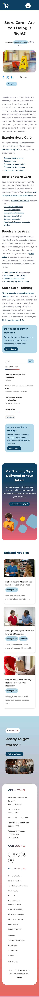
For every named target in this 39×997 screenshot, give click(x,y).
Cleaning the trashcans (14, 158)
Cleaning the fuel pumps (14, 167)
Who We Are (13, 945)
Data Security (13, 962)
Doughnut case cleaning (14, 278)
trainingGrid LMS (14, 904)
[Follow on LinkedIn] (17, 854)
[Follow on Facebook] (11, 854)
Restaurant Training (15, 919)
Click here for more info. (13, 320)
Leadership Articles (20, 42)
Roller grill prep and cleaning (16, 281)
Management (12, 84)
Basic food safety (11, 272)
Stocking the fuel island (14, 170)
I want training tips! (20, 504)
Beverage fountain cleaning (15, 275)
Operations (23, 392)
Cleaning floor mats (12, 210)
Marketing (8, 380)
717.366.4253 (13, 834)
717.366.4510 (13, 838)
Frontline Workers (15, 876)
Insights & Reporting (15, 909)
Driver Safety (13, 891)
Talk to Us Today (14, 754)
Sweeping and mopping (14, 213)
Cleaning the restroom (13, 207)
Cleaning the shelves (13, 216)
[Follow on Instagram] (23, 854)
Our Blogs (8, 42)
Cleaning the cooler (12, 219)
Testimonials (13, 950)
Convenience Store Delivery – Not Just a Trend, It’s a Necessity (19, 683)
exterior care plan (10, 149)
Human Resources (15, 929)
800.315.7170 (13, 813)
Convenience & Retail (16, 914)
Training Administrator (16, 940)
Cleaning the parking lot (14, 164)
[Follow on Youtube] (11, 860)
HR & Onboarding (14, 881)
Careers (11, 955)
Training (23, 638)
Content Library (14, 901)
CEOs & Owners (14, 924)
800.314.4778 (13, 826)
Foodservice (8, 392)
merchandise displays (20, 200)
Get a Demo (11, 349)
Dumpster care (10, 161)
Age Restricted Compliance (18, 886)
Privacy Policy (22, 974)
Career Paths (13, 896)
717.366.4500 (22, 818)
